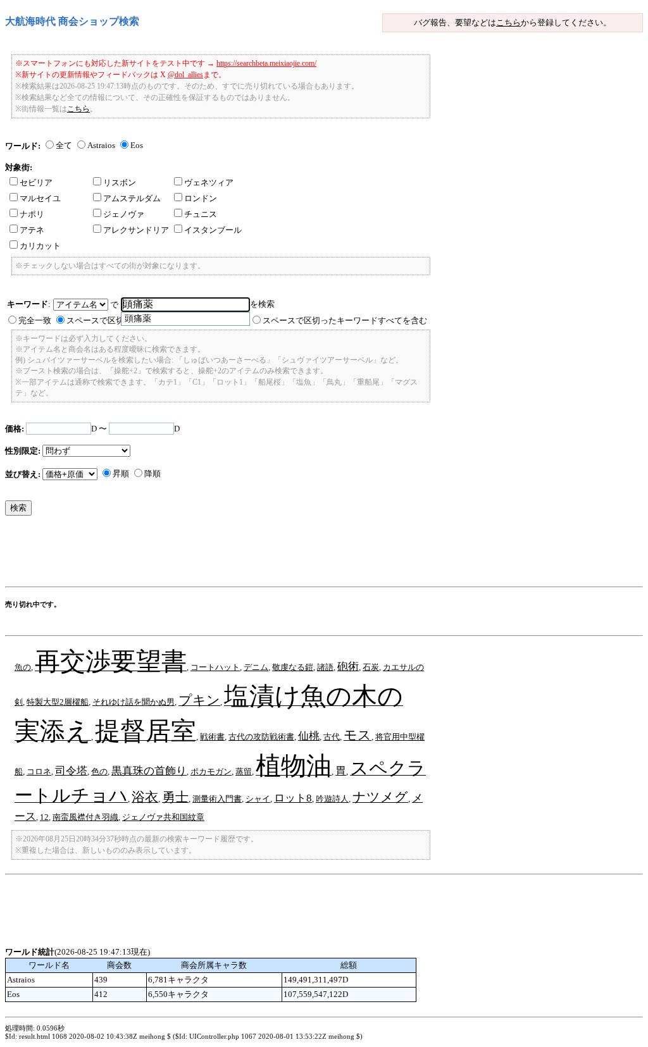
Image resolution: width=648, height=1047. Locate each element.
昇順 (121, 473)
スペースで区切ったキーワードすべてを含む (345, 320)
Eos (136, 145)
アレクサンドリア (136, 230)
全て (64, 145)
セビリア (36, 182)
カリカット (40, 246)
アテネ (32, 230)
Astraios (101, 145)
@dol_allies (185, 74)
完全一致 (34, 320)
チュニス (200, 214)
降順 (152, 473)
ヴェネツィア (209, 182)
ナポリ (32, 214)
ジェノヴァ (123, 214)
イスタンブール (213, 230)
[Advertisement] (235, 554)
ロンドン (200, 198)
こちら (508, 22)
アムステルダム (132, 198)
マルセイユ (40, 198)
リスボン (119, 182)
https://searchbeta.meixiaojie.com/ (266, 63)
